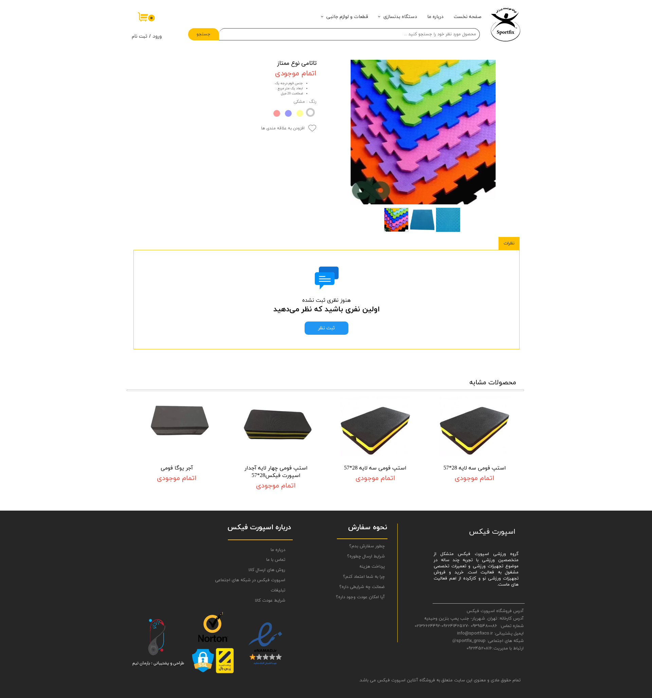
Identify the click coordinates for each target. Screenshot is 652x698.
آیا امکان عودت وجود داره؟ (360, 597)
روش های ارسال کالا (267, 570)
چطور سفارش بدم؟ (367, 546)
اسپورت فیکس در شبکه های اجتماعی (258, 580)
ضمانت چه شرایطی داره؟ (362, 587)
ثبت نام (139, 37)
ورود (157, 37)
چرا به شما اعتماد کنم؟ (364, 577)
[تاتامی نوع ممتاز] (423, 132)
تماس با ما (275, 560)
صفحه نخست (468, 17)
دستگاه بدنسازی (400, 17)
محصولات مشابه (492, 382)
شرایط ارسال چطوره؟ (366, 556)
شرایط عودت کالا (270, 601)
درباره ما (435, 17)
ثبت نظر (326, 328)
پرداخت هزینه (372, 567)
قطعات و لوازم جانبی (347, 17)
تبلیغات (278, 590)
